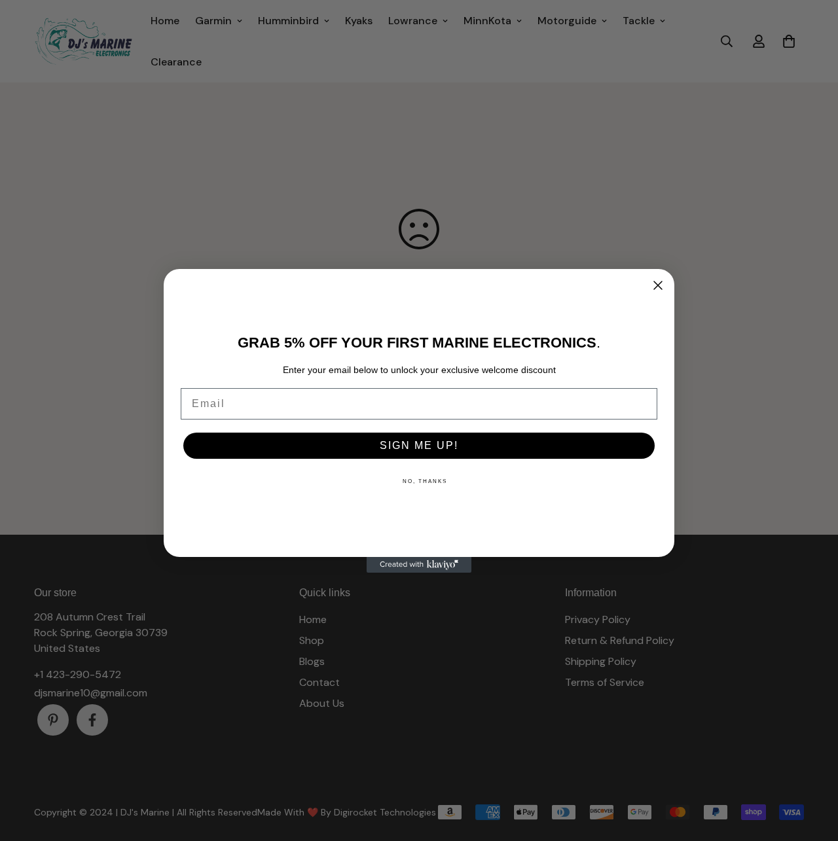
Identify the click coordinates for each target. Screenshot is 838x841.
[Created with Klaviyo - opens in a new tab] (419, 565)
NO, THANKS (425, 481)
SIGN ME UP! (419, 445)
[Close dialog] (658, 285)
